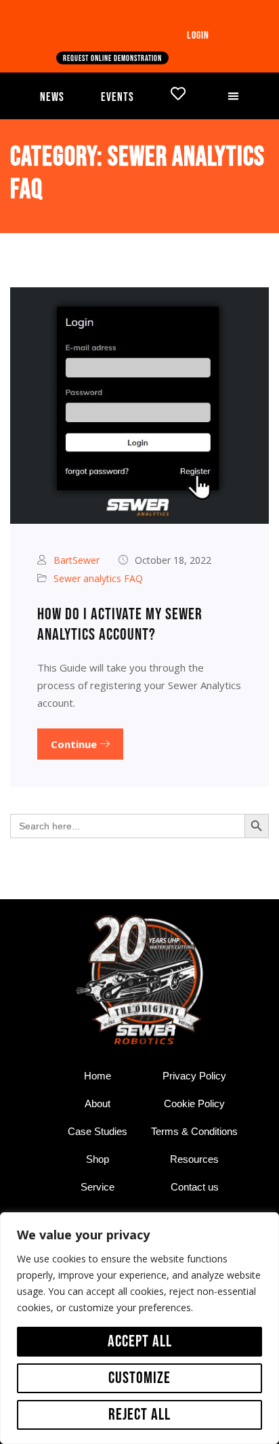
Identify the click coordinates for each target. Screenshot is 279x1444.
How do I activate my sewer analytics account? (119, 624)
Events (117, 97)
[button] (233, 95)
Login (198, 35)
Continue (75, 744)
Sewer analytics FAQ (98, 578)
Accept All (140, 1341)
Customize (139, 1378)
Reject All (139, 1414)
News (52, 97)
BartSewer (76, 560)
